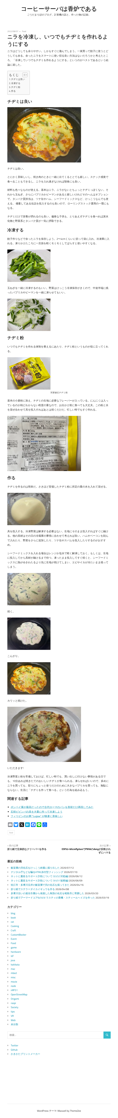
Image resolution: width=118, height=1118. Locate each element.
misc (13, 977)
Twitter (14, 1045)
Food (24, 31)
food (11, 832)
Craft (13, 930)
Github (14, 1050)
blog (13, 913)
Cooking (15, 926)
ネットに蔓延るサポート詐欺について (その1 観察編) (39, 880)
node (13, 986)
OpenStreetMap (19, 994)
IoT (12, 956)
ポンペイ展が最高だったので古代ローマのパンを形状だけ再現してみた (52, 807)
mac (13, 969)
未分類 (14, 1024)
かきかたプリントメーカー (25, 1054)
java (13, 960)
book (13, 917)
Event (14, 939)
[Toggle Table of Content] (23, 74)
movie (14, 982)
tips (13, 1011)
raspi (13, 1003)
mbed (14, 973)
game (14, 947)
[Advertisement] (59, 1076)
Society (14, 1007)
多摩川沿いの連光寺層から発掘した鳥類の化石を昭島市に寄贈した (47, 893)
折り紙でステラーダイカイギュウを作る (33, 889)
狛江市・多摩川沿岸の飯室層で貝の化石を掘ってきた (40, 885)
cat (12, 922)
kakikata (15, 964)
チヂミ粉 (15, 87)
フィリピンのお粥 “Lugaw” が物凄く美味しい (37, 816)
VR (12, 1016)
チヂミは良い (18, 79)
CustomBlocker (18, 935)
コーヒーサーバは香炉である (59, 8)
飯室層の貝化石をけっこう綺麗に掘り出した (35, 868)
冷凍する (15, 83)
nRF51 (14, 990)
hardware (16, 952)
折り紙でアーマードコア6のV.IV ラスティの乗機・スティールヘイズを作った (53, 898)
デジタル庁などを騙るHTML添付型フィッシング (37, 872)
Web (13, 1020)
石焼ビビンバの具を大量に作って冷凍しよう (36, 812)
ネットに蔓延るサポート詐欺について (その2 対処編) (39, 876)
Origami (15, 999)
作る (13, 91)
